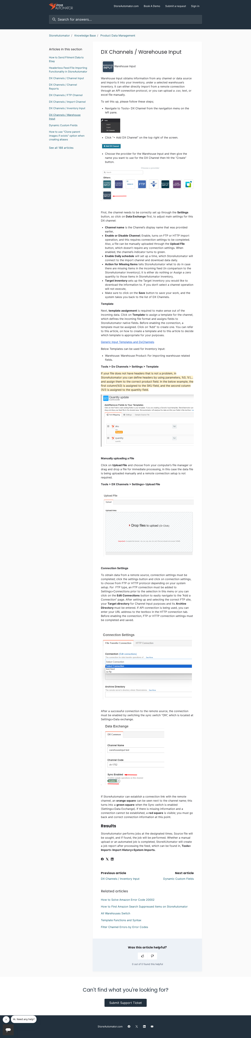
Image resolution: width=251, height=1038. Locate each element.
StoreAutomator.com (126, 6)
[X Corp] (107, 859)
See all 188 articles (61, 147)
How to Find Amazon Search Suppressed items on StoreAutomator (144, 906)
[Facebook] (102, 859)
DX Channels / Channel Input (66, 78)
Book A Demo (152, 6)
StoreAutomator (59, 35)
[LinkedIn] (112, 859)
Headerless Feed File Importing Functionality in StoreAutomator (68, 69)
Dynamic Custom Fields (178, 878)
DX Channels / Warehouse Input (65, 116)
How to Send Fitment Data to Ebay (66, 59)
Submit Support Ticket (125, 1003)
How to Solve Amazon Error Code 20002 (128, 899)
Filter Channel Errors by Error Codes (124, 927)
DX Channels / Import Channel (67, 101)
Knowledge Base (85, 35)
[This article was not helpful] (152, 956)
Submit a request (175, 6)
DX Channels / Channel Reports (63, 86)
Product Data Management (117, 35)
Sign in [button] (195, 6)
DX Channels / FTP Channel (66, 95)
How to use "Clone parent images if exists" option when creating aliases (67, 135)
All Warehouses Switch (115, 913)
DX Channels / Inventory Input (120, 878)
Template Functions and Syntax (121, 920)
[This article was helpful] (143, 956)
